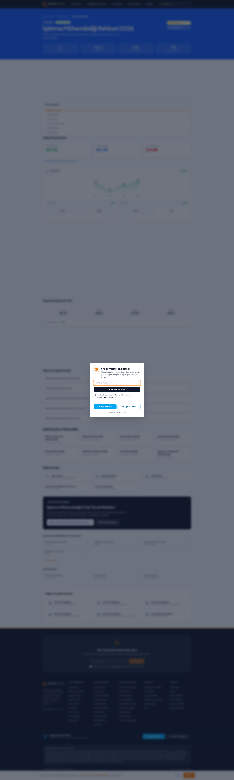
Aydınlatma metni (110, 397)
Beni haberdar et (117, 389)
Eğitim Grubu (130, 407)
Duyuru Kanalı (106, 407)
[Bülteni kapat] (141, 366)
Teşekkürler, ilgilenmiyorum (117, 412)
